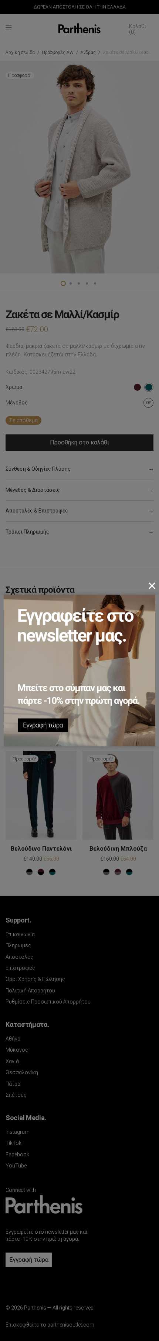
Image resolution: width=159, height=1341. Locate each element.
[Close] (152, 586)
